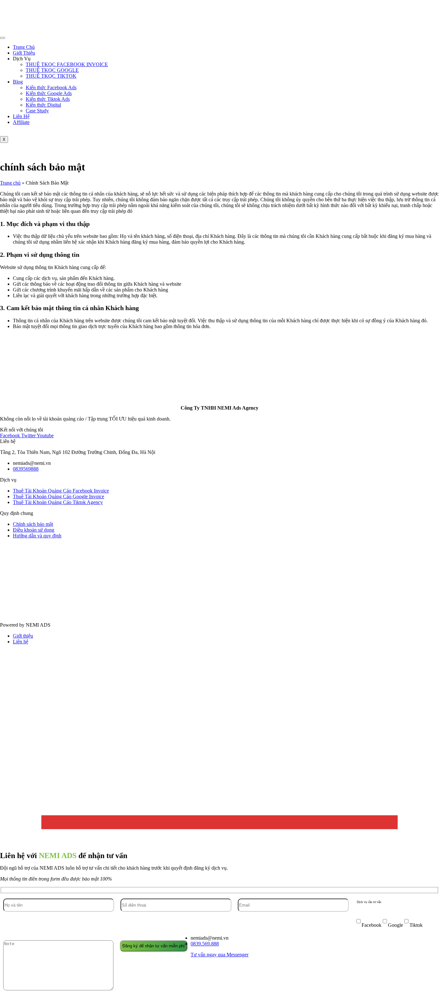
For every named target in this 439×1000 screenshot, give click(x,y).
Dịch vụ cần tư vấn (369, 902)
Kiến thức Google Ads (49, 93)
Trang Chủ (24, 47)
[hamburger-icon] (2, 38)
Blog (18, 81)
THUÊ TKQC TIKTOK (51, 76)
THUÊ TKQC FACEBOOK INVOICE (67, 64)
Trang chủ (10, 183)
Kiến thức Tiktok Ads (48, 99)
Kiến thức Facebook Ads (51, 87)
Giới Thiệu (24, 53)
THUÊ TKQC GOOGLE (52, 70)
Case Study (37, 110)
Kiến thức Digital (43, 105)
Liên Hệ (21, 116)
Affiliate (21, 122)
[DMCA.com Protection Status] (219, 614)
